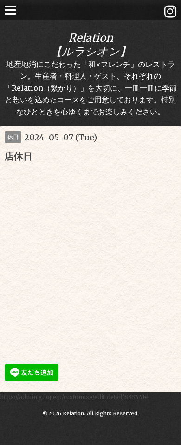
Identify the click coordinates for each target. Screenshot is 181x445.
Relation (73, 413)
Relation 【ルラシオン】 (91, 45)
